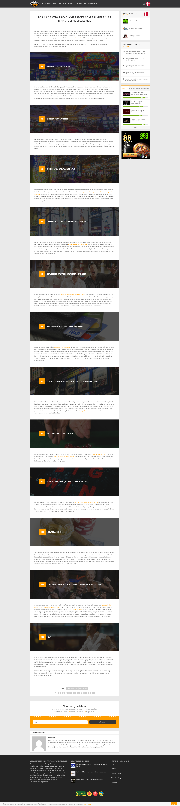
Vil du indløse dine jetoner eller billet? (73, 294)
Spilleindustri (81, 4)
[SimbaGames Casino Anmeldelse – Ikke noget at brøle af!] (126, 94)
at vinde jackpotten (83, 411)
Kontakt (113, 769)
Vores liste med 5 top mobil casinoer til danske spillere (136, 80)
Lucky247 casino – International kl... (137, 102)
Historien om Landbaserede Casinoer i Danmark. (135, 73)
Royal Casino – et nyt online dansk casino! (89, 779)
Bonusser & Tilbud (66, 4)
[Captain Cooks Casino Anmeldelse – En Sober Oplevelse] (126, 120)
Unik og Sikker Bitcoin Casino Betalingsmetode (91, 772)
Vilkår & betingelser (117, 778)
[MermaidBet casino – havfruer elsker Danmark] (126, 111)
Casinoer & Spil (50, 4)
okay (174, 804)
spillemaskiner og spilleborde (77, 244)
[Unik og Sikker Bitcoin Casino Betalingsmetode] (73, 773)
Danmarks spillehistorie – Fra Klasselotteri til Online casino (135, 52)
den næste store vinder (75, 38)
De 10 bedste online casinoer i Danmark (135, 66)
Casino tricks (83, 688)
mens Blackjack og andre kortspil (64, 456)
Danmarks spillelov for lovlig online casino (135, 59)
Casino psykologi (72, 688)
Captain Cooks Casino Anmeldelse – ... (138, 120)
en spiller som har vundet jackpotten (86, 502)
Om (112, 764)
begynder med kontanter (62, 347)
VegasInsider (92, 4)
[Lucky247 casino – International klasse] (126, 102)
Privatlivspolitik (116, 773)
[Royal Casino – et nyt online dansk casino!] (73, 780)
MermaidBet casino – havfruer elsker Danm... (138, 111)
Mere (135, 127)
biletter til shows (77, 609)
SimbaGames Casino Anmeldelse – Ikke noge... (139, 93)
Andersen (51, 738)
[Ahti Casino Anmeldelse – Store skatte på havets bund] (73, 765)
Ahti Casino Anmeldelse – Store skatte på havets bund (91, 765)
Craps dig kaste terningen (99, 454)
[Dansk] (148, 2)
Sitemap (114, 782)
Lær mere (87, 804)
